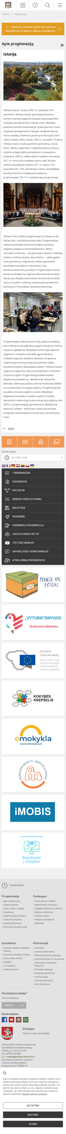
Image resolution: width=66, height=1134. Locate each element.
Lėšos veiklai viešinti (12, 958)
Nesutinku (33, 1115)
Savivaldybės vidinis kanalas (30, 551)
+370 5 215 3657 (13, 1053)
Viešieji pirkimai (10, 969)
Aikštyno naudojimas (44, 919)
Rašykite (8, 1005)
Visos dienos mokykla (45, 901)
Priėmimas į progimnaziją (28, 525)
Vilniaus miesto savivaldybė (36, 1033)
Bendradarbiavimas (12, 923)
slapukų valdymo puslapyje (34, 1094)
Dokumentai (19, 481)
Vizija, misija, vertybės (13, 908)
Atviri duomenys (42, 984)
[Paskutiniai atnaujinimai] (35, 5)
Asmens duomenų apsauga (48, 955)
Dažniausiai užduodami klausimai (46, 964)
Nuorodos (39, 948)
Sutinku (33, 1124)
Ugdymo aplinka (10, 905)
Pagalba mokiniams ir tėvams (48, 908)
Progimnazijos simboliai (14, 916)
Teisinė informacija (43, 980)
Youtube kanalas (23, 542)
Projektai (18, 490)
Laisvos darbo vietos (25, 534)
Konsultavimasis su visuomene (49, 959)
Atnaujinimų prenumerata (28, 560)
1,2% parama (9, 966)
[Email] (25, 1019)
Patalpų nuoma (42, 916)
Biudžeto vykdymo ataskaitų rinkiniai (16, 949)
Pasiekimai (18, 516)
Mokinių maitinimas (44, 912)
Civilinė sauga (41, 977)
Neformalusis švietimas (46, 905)
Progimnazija (20, 14)
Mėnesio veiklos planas (27, 499)
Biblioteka (18, 507)
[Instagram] (18, 1019)
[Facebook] (4, 1019)
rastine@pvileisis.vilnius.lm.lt (21, 1056)
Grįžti (11, 428)
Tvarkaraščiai (21, 473)
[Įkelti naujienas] (23, 5)
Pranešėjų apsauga (43, 969)
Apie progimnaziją (11, 901)
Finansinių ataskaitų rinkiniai (16, 955)
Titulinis (6, 14)
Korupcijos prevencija (45, 973)
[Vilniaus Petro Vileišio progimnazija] (8, 4)
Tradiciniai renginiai (12, 919)
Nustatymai (33, 1105)
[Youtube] (11, 1019)
